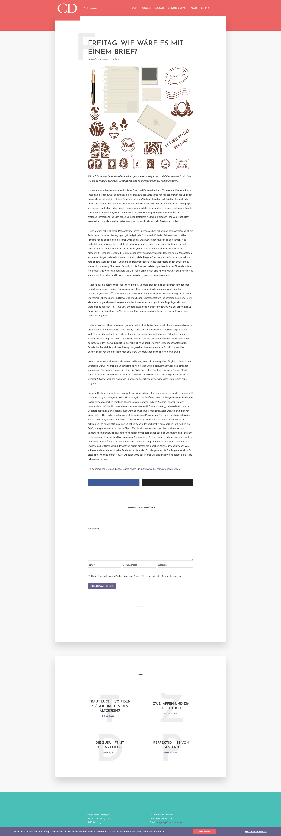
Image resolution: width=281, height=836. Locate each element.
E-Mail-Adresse (131, 565)
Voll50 (194, 8)
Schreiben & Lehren (177, 8)
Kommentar (93, 529)
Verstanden (204, 832)
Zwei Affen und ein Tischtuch (171, 706)
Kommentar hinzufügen (110, 59)
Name (91, 565)
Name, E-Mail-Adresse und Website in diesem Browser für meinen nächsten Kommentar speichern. (137, 576)
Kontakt (205, 8)
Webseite (162, 565)
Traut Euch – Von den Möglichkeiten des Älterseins (110, 706)
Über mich (146, 8)
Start (134, 8)
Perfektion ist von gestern (171, 745)
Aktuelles (159, 8)
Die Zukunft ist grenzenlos (109, 745)
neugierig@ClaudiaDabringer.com (171, 822)
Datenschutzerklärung (256, 831)
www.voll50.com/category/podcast (162, 469)
